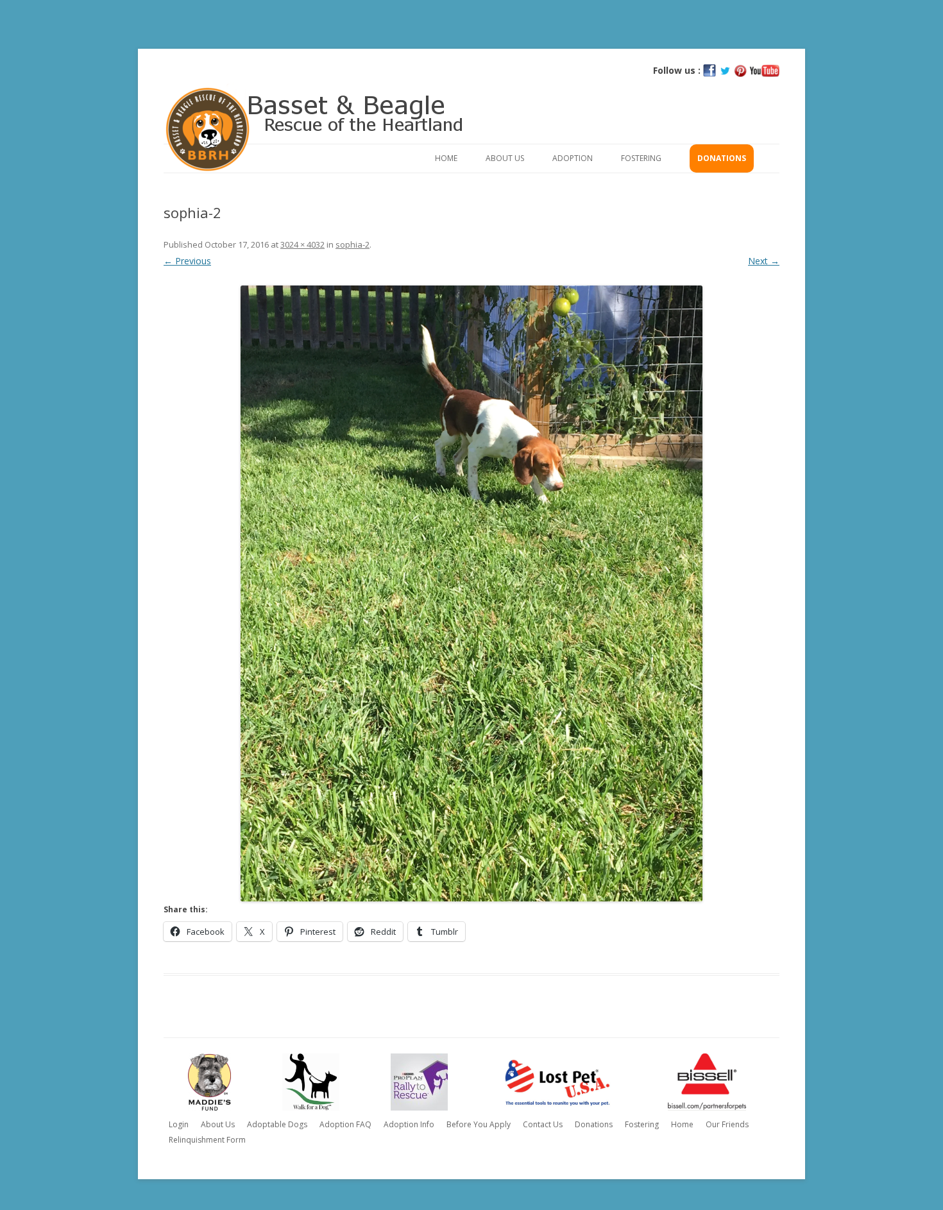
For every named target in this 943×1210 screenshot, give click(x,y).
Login (179, 1124)
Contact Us (543, 1124)
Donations (721, 158)
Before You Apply (478, 1124)
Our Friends (727, 1124)
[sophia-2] (471, 593)
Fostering (641, 158)
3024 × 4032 (302, 244)
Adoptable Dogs (277, 1124)
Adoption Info (409, 1124)
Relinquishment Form (207, 1139)
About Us (505, 158)
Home (446, 158)
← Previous (187, 261)
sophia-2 (353, 244)
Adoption (572, 158)
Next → (763, 261)
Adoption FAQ (345, 1124)
